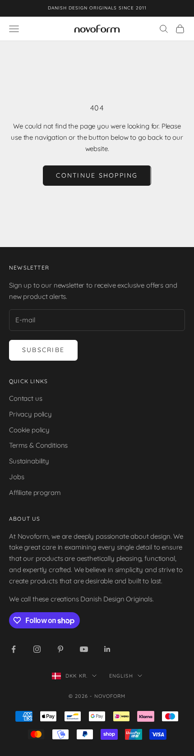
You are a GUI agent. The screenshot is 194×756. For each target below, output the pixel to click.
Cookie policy (29, 430)
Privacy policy (30, 414)
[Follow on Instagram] (37, 649)
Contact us (25, 398)
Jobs (16, 476)
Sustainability (29, 461)
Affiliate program (34, 492)
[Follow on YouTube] (83, 649)
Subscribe (43, 350)
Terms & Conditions (38, 445)
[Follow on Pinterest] (60, 649)
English (121, 676)
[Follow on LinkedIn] (107, 649)
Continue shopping (97, 175)
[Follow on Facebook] (13, 649)
